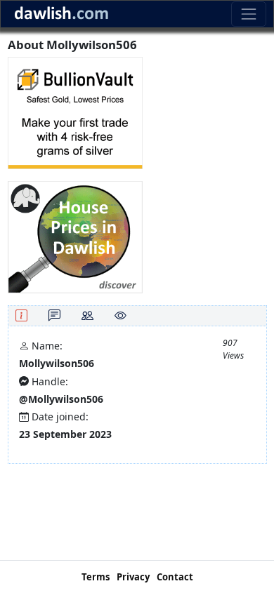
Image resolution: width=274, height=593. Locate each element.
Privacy (133, 577)
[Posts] (54, 315)
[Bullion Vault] (75, 112)
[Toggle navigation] (248, 13)
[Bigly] (75, 236)
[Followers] (87, 315)
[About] (21, 315)
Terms (95, 577)
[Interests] (120, 315)
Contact (175, 577)
